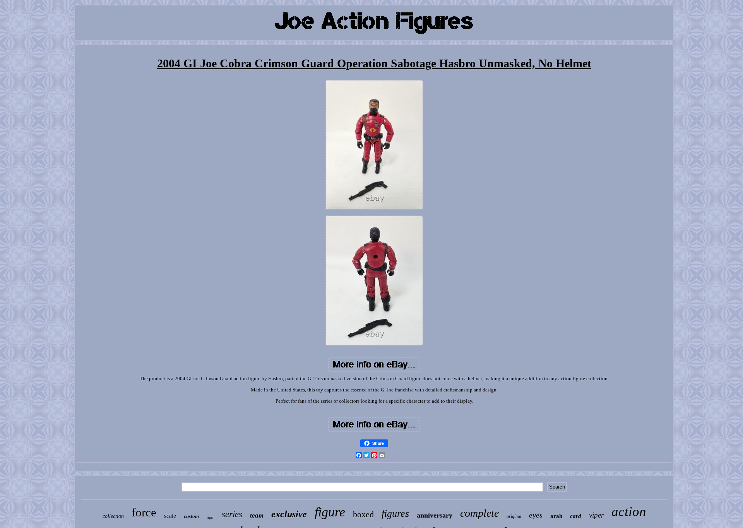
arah (556, 516)
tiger (210, 517)
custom (191, 516)
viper (596, 515)
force (144, 512)
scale (170, 516)
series (232, 514)
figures (395, 513)
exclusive (289, 514)
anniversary (434, 515)
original (514, 516)
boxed (363, 514)
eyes (536, 515)
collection (113, 516)
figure (330, 512)
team (257, 515)
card (575, 516)
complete (479, 513)
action (628, 511)
